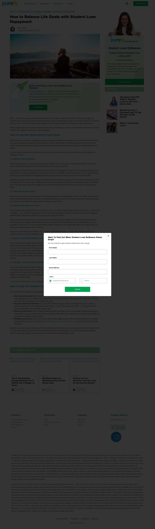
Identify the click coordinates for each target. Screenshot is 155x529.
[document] (77, 264)
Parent (87, 281)
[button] (108, 236)
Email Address (54, 267)
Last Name (53, 258)
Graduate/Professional (60, 281)
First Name (53, 248)
